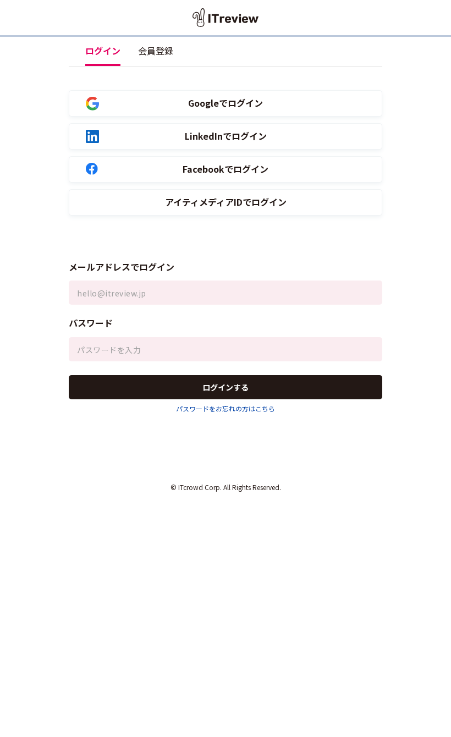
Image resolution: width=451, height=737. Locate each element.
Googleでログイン (225, 103)
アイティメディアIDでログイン (226, 202)
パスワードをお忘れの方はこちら (225, 408)
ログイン (102, 50)
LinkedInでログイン (226, 136)
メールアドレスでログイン (121, 266)
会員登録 (155, 50)
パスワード (91, 322)
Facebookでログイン (225, 169)
